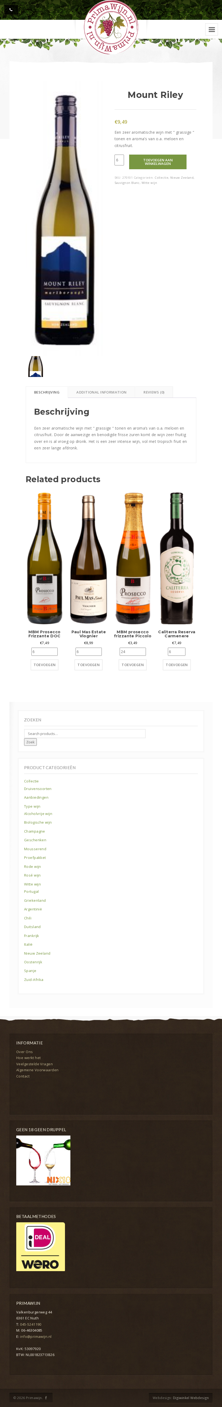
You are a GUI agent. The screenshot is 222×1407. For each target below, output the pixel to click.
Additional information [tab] (101, 392)
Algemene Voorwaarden (37, 1069)
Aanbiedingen (36, 797)
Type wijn (32, 806)
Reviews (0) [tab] (154, 392)
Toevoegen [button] (45, 664)
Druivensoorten (38, 788)
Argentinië (33, 909)
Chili (27, 918)
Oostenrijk (33, 962)
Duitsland (32, 926)
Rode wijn (32, 866)
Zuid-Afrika (34, 979)
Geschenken (35, 839)
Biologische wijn (38, 822)
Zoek (30, 742)
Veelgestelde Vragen (34, 1063)
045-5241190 (30, 1324)
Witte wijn (149, 183)
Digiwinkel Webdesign (191, 1398)
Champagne (34, 831)
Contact (23, 1076)
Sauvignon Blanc (127, 183)
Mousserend (35, 848)
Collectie (161, 177)
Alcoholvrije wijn (38, 813)
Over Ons (24, 1051)
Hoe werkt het (28, 1057)
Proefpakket (35, 857)
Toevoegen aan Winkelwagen (158, 162)
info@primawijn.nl (35, 1336)
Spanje (30, 970)
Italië (28, 944)
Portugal (31, 891)
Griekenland (35, 900)
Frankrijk (31, 935)
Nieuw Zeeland (182, 177)
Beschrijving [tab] (47, 392)
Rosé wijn (32, 875)
